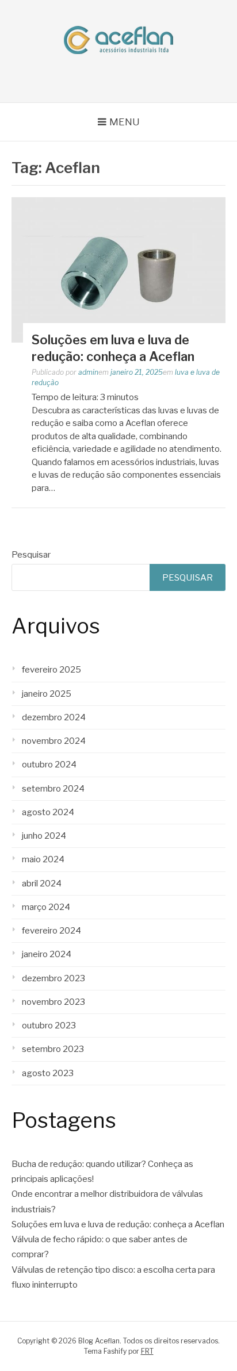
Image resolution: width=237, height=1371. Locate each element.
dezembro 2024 (54, 717)
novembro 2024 (54, 741)
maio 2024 (43, 859)
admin (88, 372)
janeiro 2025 (46, 694)
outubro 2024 (49, 764)
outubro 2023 (49, 1025)
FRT (147, 1351)
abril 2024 (42, 883)
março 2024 (46, 907)
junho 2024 (44, 836)
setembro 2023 (53, 1049)
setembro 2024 (53, 789)
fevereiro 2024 (51, 930)
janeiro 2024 (46, 954)
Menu (124, 122)
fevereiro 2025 (51, 670)
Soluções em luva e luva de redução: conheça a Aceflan (118, 1224)
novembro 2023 (53, 1002)
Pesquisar (31, 555)
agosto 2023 (48, 1073)
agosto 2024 (48, 812)
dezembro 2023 (53, 978)
